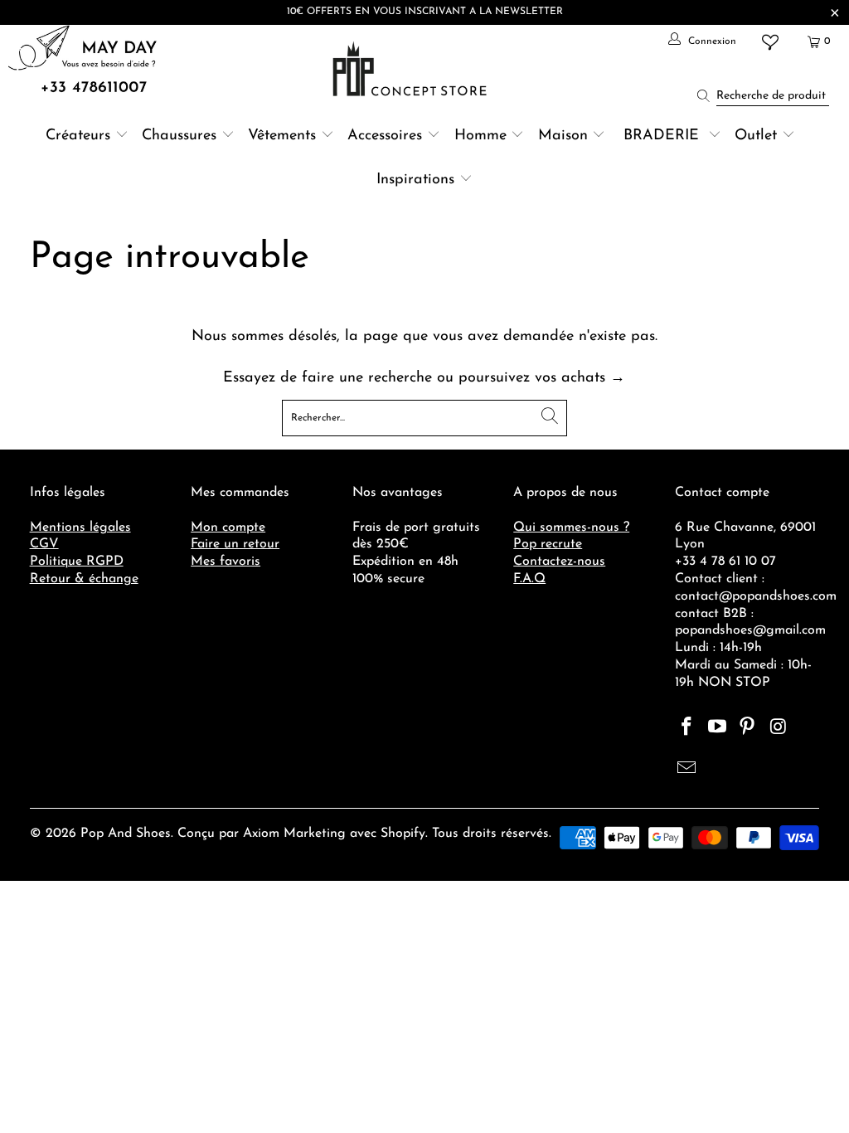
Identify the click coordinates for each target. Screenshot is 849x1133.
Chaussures (179, 136)
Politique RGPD (77, 561)
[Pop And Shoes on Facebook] (687, 728)
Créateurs (78, 136)
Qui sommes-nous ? (571, 527)
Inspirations (417, 180)
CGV (44, 544)
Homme (480, 136)
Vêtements (282, 136)
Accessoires (384, 136)
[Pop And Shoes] (412, 69)
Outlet (756, 136)
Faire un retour (235, 544)
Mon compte (228, 527)
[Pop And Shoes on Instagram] (778, 728)
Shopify (403, 833)
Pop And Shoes (125, 833)
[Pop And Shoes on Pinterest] (747, 728)
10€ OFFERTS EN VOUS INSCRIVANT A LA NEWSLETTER (425, 12)
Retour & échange (84, 579)
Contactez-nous (559, 561)
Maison (563, 136)
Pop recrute (547, 544)
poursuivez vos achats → (541, 378)
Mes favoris (225, 561)
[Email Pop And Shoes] (687, 769)
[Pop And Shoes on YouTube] (717, 728)
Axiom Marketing (294, 833)
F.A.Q (529, 579)
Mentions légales (80, 527)
